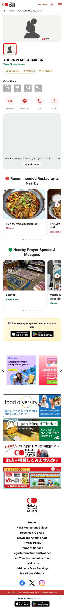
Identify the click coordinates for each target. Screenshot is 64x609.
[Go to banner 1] (28, 383)
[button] (39, 100)
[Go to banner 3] (35, 383)
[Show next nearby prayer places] (57, 275)
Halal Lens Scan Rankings (32, 568)
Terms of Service (32, 548)
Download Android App (32, 537)
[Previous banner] (3, 370)
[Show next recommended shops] (57, 204)
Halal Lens (32, 563)
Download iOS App (32, 532)
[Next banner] (61, 370)
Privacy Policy (32, 542)
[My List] (52, 4)
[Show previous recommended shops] (7, 204)
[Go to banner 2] (32, 383)
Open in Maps (32, 164)
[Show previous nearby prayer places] (7, 275)
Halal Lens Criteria (32, 573)
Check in (30, 71)
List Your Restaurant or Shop (32, 558)
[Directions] (24, 100)
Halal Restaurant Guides (32, 527)
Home (32, 522)
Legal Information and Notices (32, 553)
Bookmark (14, 71)
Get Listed (42, 4)
